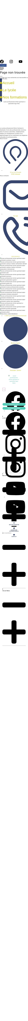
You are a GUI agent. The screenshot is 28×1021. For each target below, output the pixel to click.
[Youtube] (20, 61)
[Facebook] (2, 61)
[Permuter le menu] (3, 389)
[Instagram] (11, 61)
